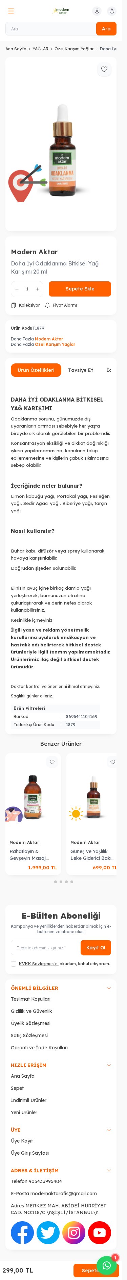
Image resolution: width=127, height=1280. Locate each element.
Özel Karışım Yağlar (74, 48)
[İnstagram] (73, 1221)
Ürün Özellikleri (36, 362)
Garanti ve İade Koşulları (39, 1036)
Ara (106, 29)
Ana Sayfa (15, 48)
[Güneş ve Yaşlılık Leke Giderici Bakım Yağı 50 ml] (64, 785)
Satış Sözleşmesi (29, 1024)
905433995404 (45, 1170)
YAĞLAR (40, 48)
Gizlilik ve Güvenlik (31, 1000)
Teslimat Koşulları (30, 987)
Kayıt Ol (95, 936)
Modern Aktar (34, 244)
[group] (61, 140)
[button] (50, 870)
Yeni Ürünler (24, 1101)
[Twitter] (48, 1221)
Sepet (17, 1077)
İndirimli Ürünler (28, 1089)
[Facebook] (22, 1221)
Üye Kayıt (22, 1129)
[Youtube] (99, 1221)
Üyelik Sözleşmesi (30, 1012)
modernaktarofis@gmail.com (63, 1182)
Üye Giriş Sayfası (30, 1141)
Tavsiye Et (80, 362)
